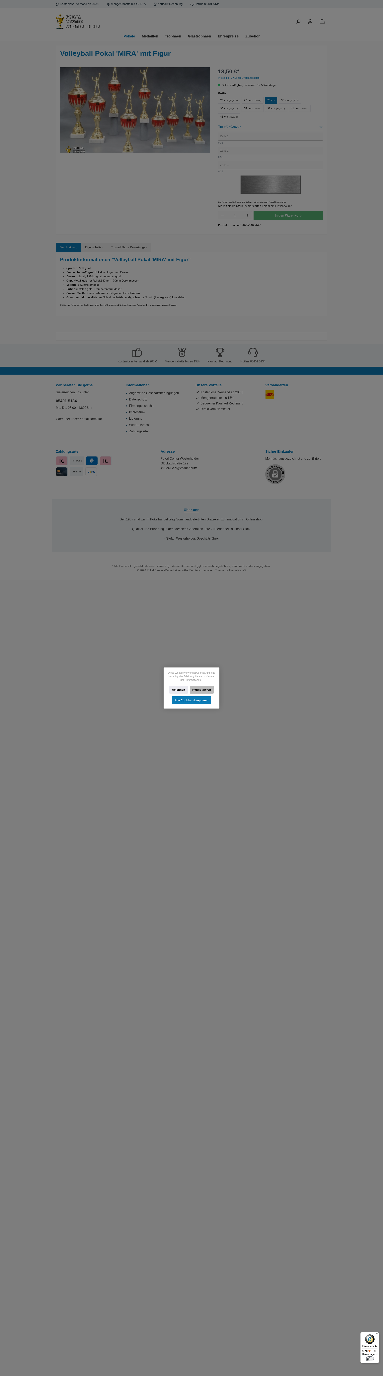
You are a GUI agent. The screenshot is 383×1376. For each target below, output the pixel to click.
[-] (222, 215)
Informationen (138, 385)
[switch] (370, 1358)
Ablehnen (178, 689)
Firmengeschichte (141, 405)
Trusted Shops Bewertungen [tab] (129, 247)
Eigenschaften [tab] (94, 247)
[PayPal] (92, 460)
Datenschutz (138, 399)
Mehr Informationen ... (191, 680)
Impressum (137, 412)
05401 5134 (66, 401)
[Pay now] (62, 460)
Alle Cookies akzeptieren (191, 700)
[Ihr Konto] (310, 22)
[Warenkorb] (322, 22)
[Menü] (376, 1334)
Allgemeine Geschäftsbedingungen (154, 393)
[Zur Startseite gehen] (100, 21)
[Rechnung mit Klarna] (106, 460)
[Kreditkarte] (62, 471)
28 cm (271, 100)
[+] (247, 215)
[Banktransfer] (91, 471)
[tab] (68, 247)
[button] (270, 128)
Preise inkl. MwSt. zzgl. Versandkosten (239, 78)
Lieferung (135, 418)
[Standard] (269, 394)
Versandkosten (181, 566)
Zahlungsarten (139, 431)
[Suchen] (298, 22)
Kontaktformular (91, 419)
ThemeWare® (237, 570)
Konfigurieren (201, 689)
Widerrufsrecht (139, 425)
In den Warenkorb (288, 215)
